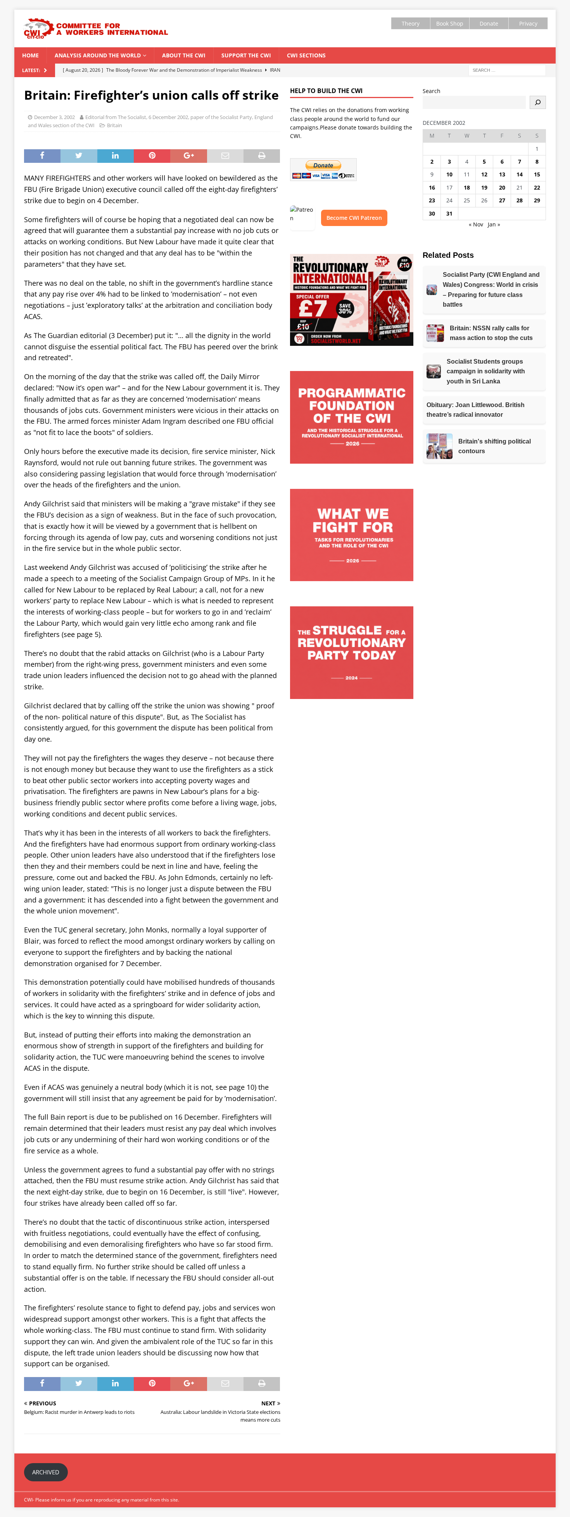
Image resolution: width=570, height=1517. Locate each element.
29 (537, 200)
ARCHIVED (45, 1472)
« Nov (476, 224)
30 (432, 213)
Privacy (528, 23)
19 (484, 187)
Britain (114, 125)
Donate (489, 23)
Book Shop (449, 23)
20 (502, 187)
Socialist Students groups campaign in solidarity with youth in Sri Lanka (486, 371)
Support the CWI (246, 55)
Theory (411, 23)
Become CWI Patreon (354, 217)
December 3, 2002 (54, 117)
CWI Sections (306, 55)
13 (502, 174)
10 (449, 174)
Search (431, 91)
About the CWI (184, 55)
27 (502, 200)
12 (484, 174)
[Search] (538, 102)
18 (467, 187)
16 (432, 187)
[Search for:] (507, 70)
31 (449, 213)
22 (537, 187)
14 (519, 174)
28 (519, 200)
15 (537, 174)
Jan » (494, 224)
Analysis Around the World (98, 55)
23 (432, 200)
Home (30, 55)
